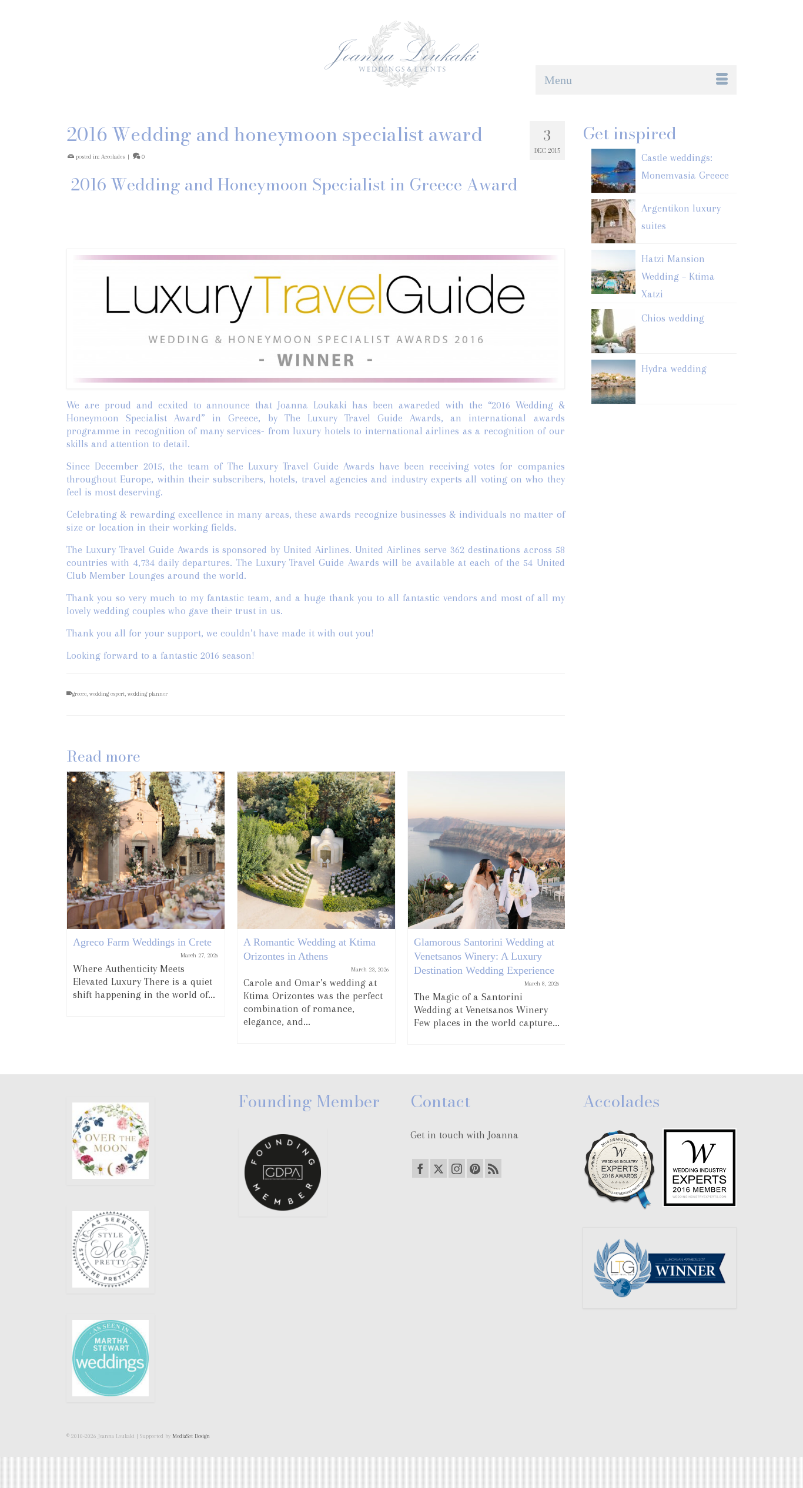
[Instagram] (457, 1168)
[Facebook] (420, 1168)
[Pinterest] (475, 1168)
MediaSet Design (191, 1436)
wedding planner (148, 694)
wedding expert (107, 694)
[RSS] (493, 1168)
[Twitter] (438, 1168)
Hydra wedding (674, 368)
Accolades (113, 156)
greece (79, 694)
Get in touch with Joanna (464, 1135)
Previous (76, 908)
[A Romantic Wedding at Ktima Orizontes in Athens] (316, 850)
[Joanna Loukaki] (401, 54)
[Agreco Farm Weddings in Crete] (146, 850)
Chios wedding (672, 318)
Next (554, 908)
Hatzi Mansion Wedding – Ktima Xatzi (678, 276)
